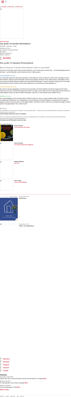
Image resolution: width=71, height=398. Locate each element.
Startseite (2, 396)
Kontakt (7, 396)
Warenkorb (6, 359)
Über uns (22, 396)
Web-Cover (11, 6)
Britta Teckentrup (4, 41)
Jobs (18, 396)
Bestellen (7, 58)
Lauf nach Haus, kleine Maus (22, 127)
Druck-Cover (19, 6)
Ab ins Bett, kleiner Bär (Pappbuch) (23, 145)
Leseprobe (4, 6)
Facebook (6, 367)
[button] (3, 2)
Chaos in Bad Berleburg (20, 182)
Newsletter (6, 362)
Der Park (16, 163)
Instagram (6, 364)
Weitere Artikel (4, 389)
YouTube (5, 370)
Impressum (12, 396)
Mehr (44, 378)
